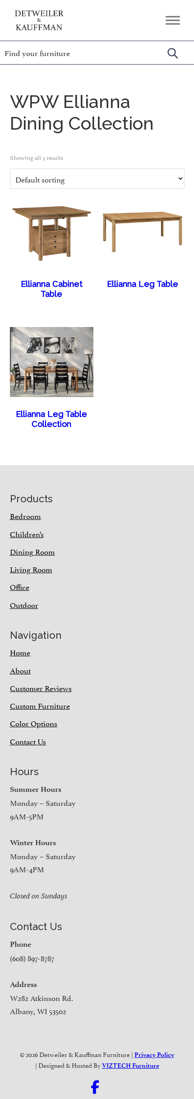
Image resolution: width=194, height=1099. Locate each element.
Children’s (27, 533)
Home (20, 652)
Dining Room (32, 551)
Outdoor (24, 604)
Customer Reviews (41, 687)
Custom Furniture (40, 705)
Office (19, 586)
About (20, 670)
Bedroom (25, 515)
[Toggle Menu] (173, 20)
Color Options (33, 723)
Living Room (31, 569)
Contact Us (28, 741)
